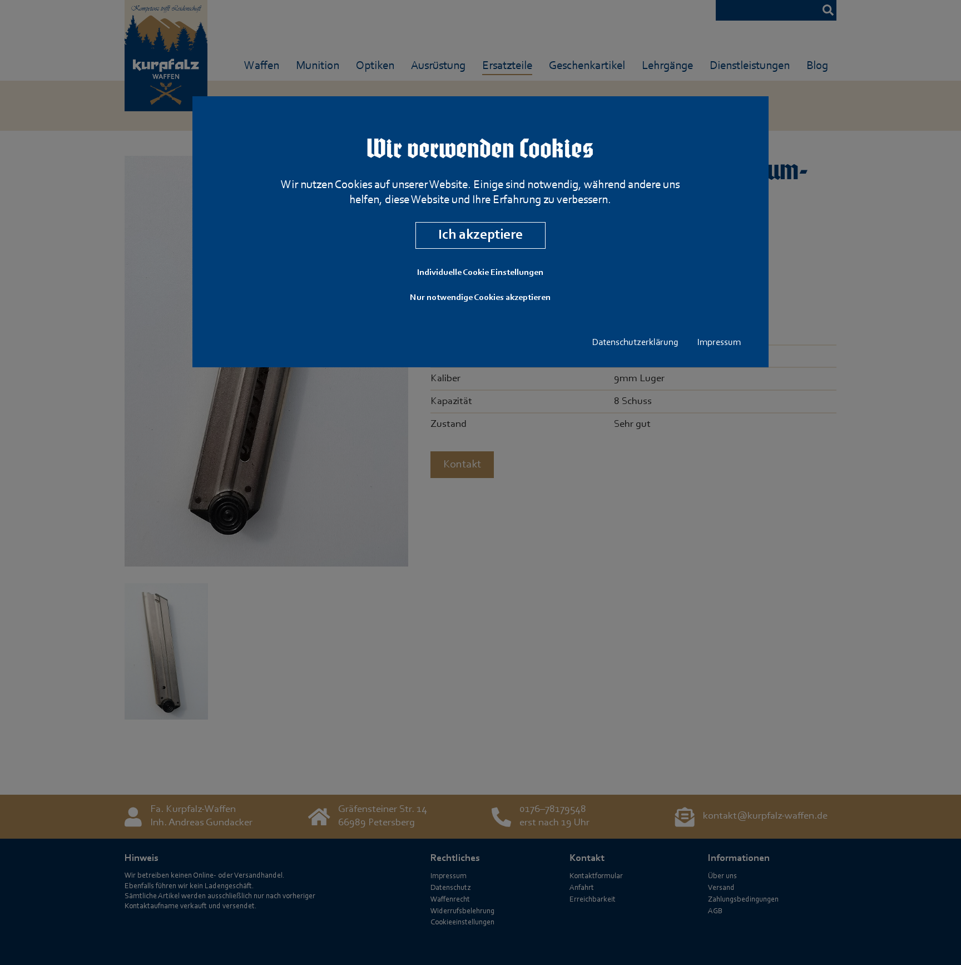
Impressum (719, 342)
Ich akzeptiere (480, 235)
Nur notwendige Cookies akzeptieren (480, 297)
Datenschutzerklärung (635, 342)
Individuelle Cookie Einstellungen (480, 272)
